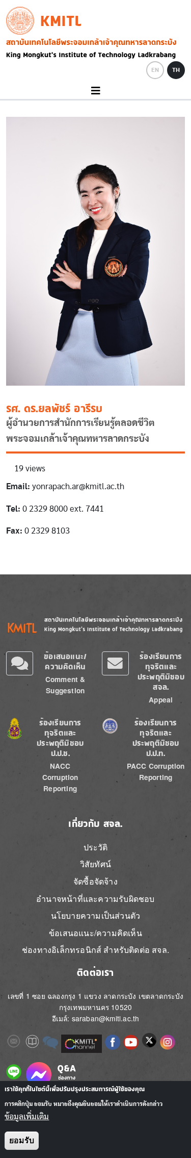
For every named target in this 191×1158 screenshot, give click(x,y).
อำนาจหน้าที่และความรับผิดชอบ (95, 898)
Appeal (161, 699)
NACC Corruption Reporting (60, 777)
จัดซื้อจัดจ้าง (95, 881)
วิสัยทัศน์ (95, 864)
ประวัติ (96, 847)
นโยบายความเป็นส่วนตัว (96, 915)
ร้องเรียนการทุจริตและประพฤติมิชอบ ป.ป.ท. (155, 738)
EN (155, 70)
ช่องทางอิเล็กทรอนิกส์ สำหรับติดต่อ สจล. (95, 949)
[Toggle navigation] (95, 91)
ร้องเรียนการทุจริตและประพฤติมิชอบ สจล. (161, 671)
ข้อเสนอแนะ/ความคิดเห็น (65, 661)
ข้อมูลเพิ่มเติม (27, 1117)
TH (176, 70)
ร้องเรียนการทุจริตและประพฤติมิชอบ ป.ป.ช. (60, 738)
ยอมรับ (21, 1140)
